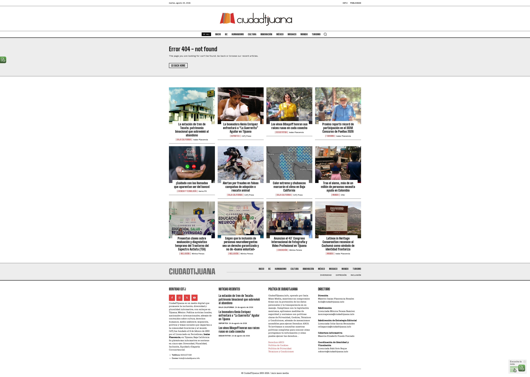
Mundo (335, 195)
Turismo (330, 136)
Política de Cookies (278, 345)
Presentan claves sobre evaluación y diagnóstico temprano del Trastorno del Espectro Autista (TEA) (192, 243)
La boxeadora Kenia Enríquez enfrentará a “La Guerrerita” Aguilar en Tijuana (240, 127)
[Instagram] (179, 298)
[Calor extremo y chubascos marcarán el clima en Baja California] (289, 164)
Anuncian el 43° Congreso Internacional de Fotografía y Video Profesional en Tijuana (289, 242)
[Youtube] (194, 298)
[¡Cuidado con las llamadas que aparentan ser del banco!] (192, 164)
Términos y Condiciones (281, 351)
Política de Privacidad (279, 348)
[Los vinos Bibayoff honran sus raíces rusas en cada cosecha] (289, 105)
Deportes (235, 136)
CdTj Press (246, 136)
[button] (325, 34)
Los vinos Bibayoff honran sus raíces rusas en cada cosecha (289, 126)
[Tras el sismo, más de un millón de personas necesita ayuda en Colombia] (338, 164)
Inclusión (185, 253)
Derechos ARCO (276, 342)
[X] (187, 298)
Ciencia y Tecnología (187, 191)
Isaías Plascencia (200, 140)
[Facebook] (172, 298)
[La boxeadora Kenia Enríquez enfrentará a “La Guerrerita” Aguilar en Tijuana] (241, 105)
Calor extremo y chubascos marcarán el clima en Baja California (289, 186)
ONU (343, 195)
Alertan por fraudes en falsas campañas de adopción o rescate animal (241, 186)
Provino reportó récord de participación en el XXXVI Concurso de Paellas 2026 (338, 127)
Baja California (184, 139)
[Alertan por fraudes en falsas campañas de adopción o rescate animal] (241, 164)
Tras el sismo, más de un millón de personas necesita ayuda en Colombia (338, 186)
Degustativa (281, 132)
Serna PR (203, 191)
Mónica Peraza (198, 254)
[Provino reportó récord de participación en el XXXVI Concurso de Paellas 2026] (338, 105)
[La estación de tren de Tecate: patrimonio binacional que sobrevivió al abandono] (192, 105)
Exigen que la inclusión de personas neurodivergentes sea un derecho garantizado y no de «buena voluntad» (240, 243)
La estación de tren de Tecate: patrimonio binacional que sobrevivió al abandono (192, 129)
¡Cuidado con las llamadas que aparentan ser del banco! (192, 184)
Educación (282, 250)
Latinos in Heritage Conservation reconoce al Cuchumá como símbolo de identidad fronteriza (338, 243)
